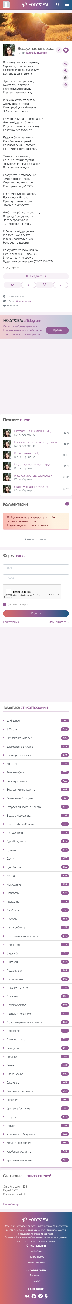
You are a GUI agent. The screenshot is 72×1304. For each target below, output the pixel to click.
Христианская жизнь (37, 1160)
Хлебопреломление (37, 1151)
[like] (12, 285)
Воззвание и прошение (37, 789)
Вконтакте (36, 1275)
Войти (36, 613)
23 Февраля (36, 720)
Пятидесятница (37, 1039)
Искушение (37, 884)
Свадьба (37, 1057)
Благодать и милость (37, 755)
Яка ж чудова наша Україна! (31, 487)
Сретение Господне (36, 1108)
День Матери (37, 832)
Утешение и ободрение (37, 1134)
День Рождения (37, 841)
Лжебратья (36, 910)
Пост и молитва (37, 1005)
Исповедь (37, 893)
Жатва (37, 876)
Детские (37, 850)
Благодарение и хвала (37, 746)
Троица (37, 1125)
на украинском (36, 1256)
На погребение (37, 927)
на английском (36, 1262)
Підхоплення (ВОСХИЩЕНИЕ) (32, 431)
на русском (36, 1251)
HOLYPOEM (13, 320)
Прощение (37, 1031)
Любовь (37, 919)
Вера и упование (37, 781)
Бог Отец (37, 764)
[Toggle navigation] (67, 4)
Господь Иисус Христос (37, 824)
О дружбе (36, 953)
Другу (37, 858)
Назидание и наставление (37, 936)
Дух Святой (37, 867)
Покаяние (37, 996)
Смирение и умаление (37, 1091)
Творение (37, 1117)
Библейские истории (37, 738)
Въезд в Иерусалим (37, 815)
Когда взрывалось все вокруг (32, 464)
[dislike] (44, 285)
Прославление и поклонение (37, 1022)
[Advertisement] (36, 378)
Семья (37, 1065)
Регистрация (11, 622)
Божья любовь (37, 772)
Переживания (37, 979)
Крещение (37, 901)
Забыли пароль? (59, 622)
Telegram (36, 1281)
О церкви (37, 962)
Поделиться (38, 276)
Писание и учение (37, 988)
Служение (37, 1082)
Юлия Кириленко (36, 52)
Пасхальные (37, 970)
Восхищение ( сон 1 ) (26, 453)
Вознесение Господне (36, 798)
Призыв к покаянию (37, 1013)
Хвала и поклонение (37, 1143)
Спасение (37, 1099)
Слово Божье (37, 1074)
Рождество (37, 1048)
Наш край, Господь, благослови (33, 475)
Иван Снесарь (11, 1204)
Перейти (57, 330)
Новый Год (37, 945)
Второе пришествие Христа (37, 807)
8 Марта (37, 729)
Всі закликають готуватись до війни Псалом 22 (42, 442)
